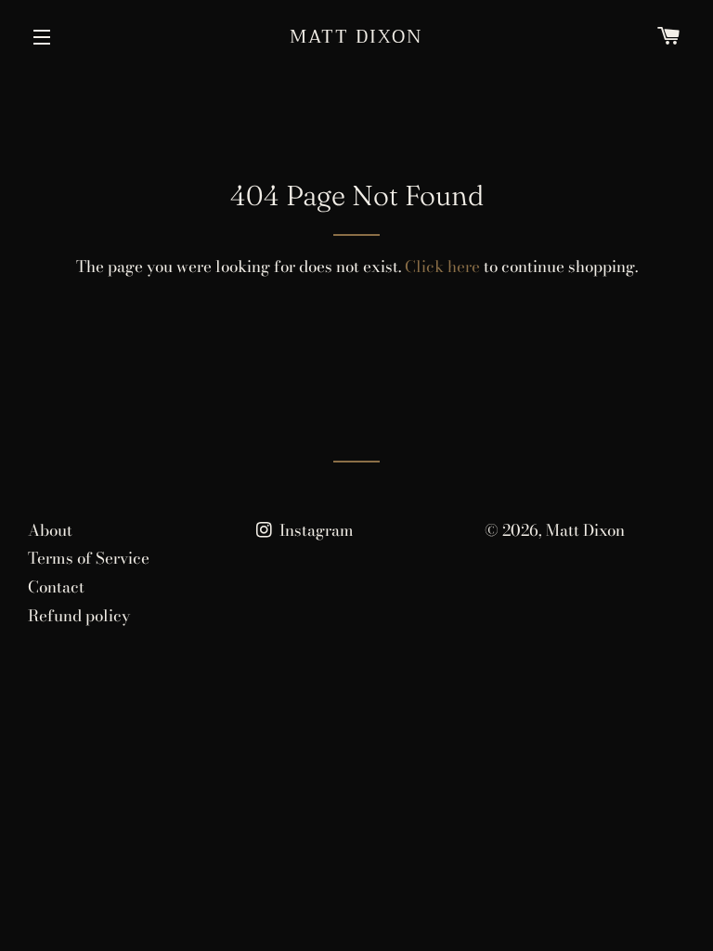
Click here (442, 266)
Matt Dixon (356, 37)
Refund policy (79, 616)
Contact (56, 587)
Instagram (315, 530)
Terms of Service (88, 558)
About (50, 530)
